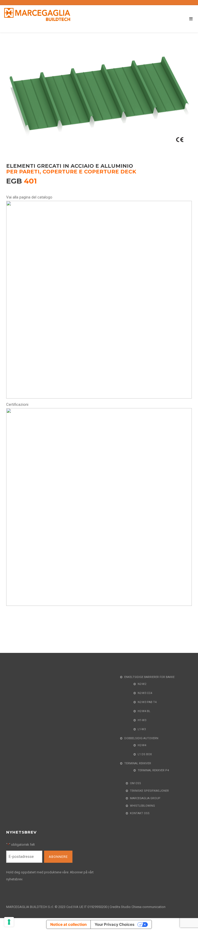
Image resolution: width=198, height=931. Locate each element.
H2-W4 (142, 745)
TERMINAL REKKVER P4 (153, 770)
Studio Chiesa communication (143, 907)
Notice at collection (68, 924)
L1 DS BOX (145, 754)
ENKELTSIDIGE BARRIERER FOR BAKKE (149, 677)
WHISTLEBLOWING (142, 805)
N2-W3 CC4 (145, 693)
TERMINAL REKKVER (137, 763)
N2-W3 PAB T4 (147, 702)
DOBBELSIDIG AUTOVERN (141, 738)
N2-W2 (142, 684)
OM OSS (135, 783)
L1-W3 (142, 729)
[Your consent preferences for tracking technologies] (9, 922)
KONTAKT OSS (140, 813)
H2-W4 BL (144, 711)
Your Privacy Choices (114, 924)
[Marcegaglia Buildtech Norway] (37, 14)
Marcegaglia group (145, 798)
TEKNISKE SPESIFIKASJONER (149, 790)
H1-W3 (142, 720)
